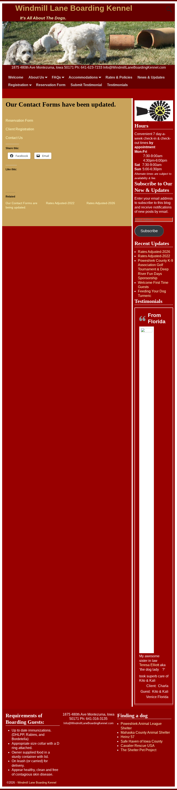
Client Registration (20, 129)
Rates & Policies (119, 77)
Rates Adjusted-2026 (101, 203)
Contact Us (14, 138)
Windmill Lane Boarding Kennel (73, 8)
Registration (18, 85)
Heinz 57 (127, 737)
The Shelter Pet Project (138, 750)
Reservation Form (50, 85)
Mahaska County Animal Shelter (145, 732)
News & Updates (151, 77)
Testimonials (117, 85)
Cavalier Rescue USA (138, 745)
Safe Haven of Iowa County (142, 741)
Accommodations (83, 77)
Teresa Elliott (149, 665)
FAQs (56, 77)
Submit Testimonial (86, 85)
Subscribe (149, 231)
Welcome (15, 77)
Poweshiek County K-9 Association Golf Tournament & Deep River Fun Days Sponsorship (155, 269)
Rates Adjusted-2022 (60, 203)
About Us (36, 77)
